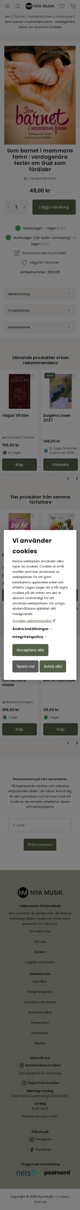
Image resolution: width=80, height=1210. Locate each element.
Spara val (25, 666)
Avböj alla (53, 666)
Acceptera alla (30, 650)
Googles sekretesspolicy (32, 621)
